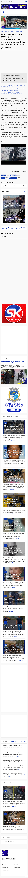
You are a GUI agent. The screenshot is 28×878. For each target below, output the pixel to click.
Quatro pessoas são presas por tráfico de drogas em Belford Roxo (13, 205)
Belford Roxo (7, 31)
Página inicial (5, 864)
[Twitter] (2, 1)
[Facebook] (4, 1)
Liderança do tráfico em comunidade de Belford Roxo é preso (13, 219)
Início (2, 31)
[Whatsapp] (9, 1)
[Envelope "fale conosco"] (11, 1)
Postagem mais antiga (18, 228)
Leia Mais (12, 440)
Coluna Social (17, 867)
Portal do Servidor (6, 870)
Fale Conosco (5, 867)
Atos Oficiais (17, 864)
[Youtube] (6, 1)
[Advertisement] (14, 61)
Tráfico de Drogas (18, 31)
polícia (12, 31)
